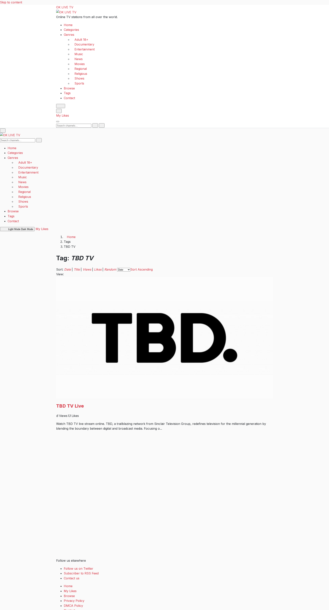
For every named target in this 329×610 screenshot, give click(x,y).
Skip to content (11, 2)
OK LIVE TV (64, 7)
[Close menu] (3, 130)
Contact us (71, 578)
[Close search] (101, 125)
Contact (69, 98)
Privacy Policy (74, 601)
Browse (69, 88)
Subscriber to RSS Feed (81, 573)
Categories (71, 30)
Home (68, 25)
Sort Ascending (141, 269)
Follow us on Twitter (78, 568)
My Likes (62, 115)
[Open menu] (57, 121)
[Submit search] (95, 125)
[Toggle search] (59, 111)
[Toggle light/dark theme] (60, 106)
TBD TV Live (70, 406)
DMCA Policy (73, 606)
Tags (67, 93)
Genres (69, 35)
